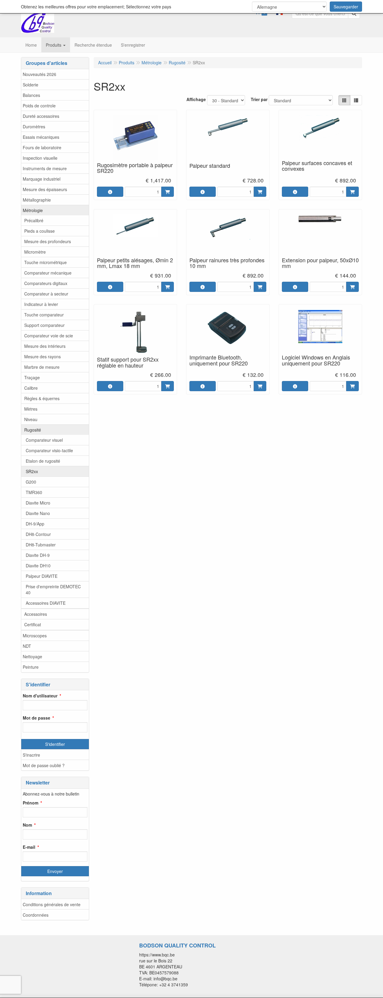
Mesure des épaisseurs (45, 189)
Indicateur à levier (41, 304)
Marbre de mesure (42, 367)
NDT (27, 646)
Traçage (32, 377)
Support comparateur (44, 325)
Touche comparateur (44, 315)
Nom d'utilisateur (40, 696)
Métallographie (37, 200)
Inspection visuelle (40, 158)
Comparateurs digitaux (45, 283)
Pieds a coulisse (39, 231)
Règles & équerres (42, 398)
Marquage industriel (41, 179)
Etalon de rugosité (43, 461)
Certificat (32, 624)
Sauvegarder (346, 7)
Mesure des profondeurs (47, 241)
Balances (31, 95)
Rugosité (32, 430)
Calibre (31, 388)
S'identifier (55, 744)
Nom (27, 825)
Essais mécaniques (41, 137)
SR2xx (32, 471)
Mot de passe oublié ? (44, 765)
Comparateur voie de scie (48, 336)
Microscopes (35, 636)
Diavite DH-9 (38, 555)
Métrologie (33, 210)
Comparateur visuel (44, 440)
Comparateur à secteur (46, 294)
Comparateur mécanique (48, 273)
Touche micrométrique (45, 262)
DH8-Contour (38, 534)
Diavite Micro (38, 503)
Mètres (30, 409)
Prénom (30, 803)
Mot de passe (36, 718)
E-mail (29, 847)
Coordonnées (35, 915)
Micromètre (35, 252)
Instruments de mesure (45, 168)
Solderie (30, 85)
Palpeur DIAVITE (41, 576)
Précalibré (33, 220)
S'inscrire (31, 755)
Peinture (31, 667)
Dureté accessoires (41, 116)
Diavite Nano (38, 513)
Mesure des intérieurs (45, 346)
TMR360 (34, 492)
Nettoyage (32, 656)
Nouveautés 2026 (39, 74)
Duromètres (34, 126)
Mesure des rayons (42, 356)
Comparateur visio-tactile (49, 450)
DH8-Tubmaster (41, 545)
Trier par (259, 99)
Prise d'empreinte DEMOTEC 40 (53, 589)
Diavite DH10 (38, 566)
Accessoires (35, 614)
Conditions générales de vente (51, 904)
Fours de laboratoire (42, 147)
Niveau (30, 419)
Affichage (196, 99)
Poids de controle (39, 106)
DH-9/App (35, 524)
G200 (31, 482)
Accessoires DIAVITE (46, 603)
